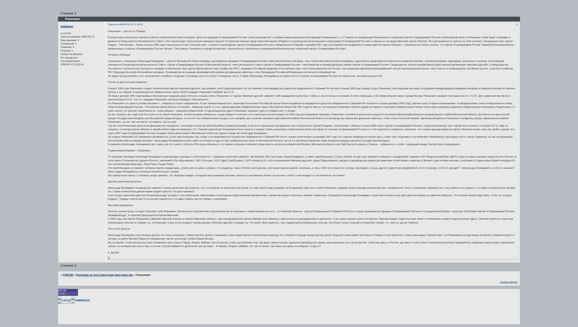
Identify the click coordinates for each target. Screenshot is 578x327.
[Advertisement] (140, 313)
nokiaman (67, 26)
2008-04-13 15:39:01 (132, 24)
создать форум (508, 282)
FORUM (68, 275)
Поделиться (114, 24)
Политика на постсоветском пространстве (104, 275)
